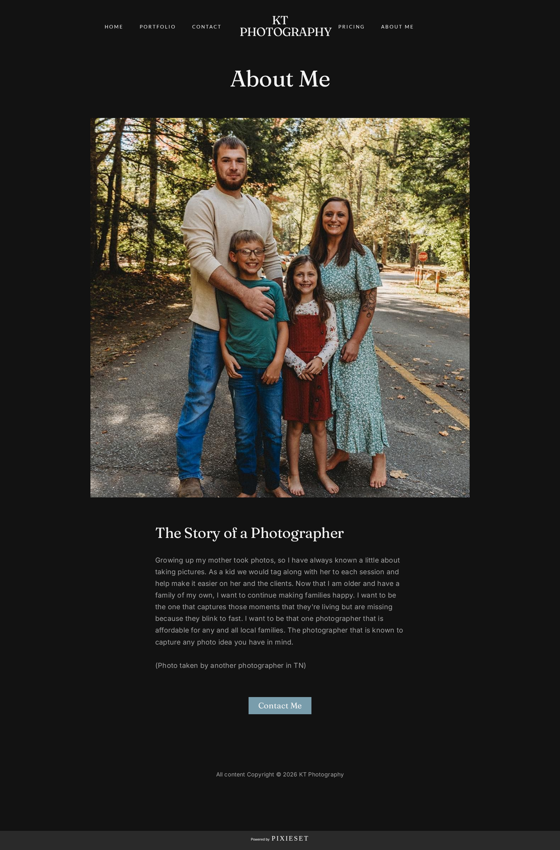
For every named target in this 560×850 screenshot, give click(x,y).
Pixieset (290, 838)
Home (114, 26)
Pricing (351, 26)
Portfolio (158, 26)
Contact (207, 26)
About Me (397, 26)
